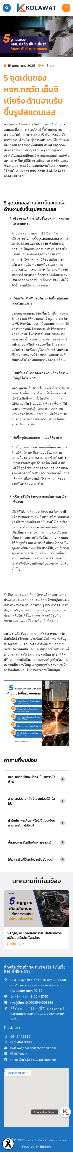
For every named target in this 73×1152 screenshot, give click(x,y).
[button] (66, 8)
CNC (36, 324)
